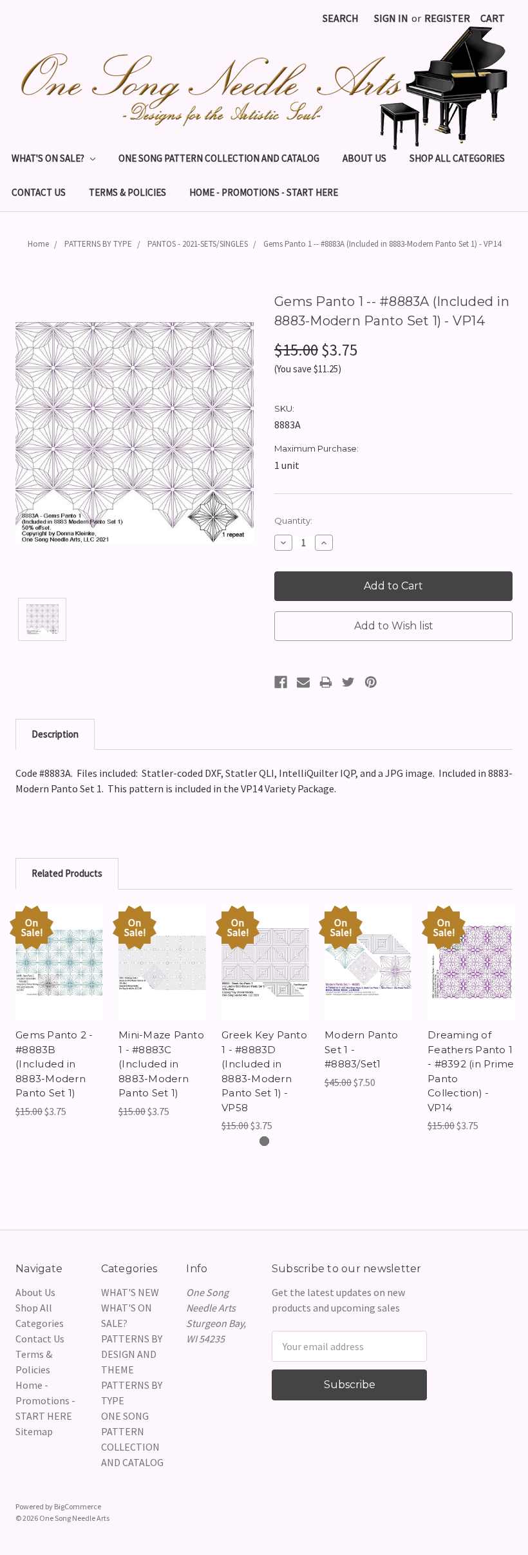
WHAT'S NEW (130, 1292)
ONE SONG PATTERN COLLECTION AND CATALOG (218, 158)
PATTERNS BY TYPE (98, 243)
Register (447, 18)
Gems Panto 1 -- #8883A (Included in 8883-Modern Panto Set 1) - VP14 (382, 243)
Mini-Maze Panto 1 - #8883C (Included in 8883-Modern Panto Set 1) (161, 1064)
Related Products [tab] (67, 873)
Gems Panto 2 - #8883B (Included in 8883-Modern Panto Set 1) (54, 1064)
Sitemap (34, 1431)
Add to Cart (59, 975)
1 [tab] (264, 1141)
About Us (364, 158)
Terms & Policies (127, 192)
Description (55, 734)
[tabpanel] (59, 1012)
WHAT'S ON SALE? (49, 158)
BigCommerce (77, 1506)
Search (341, 18)
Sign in (391, 18)
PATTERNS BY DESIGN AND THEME (131, 1354)
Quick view (59, 949)
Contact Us (39, 192)
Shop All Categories (457, 158)
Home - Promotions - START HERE (263, 192)
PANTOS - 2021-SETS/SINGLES (197, 243)
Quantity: (293, 520)
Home (38, 243)
